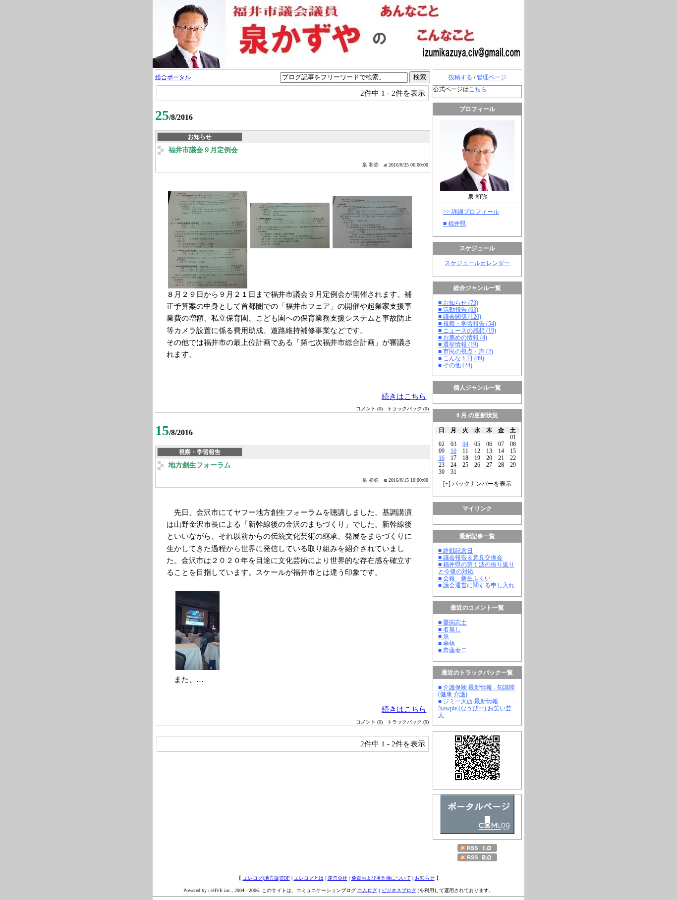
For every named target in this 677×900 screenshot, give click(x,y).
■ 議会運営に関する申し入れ (476, 585)
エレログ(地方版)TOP (266, 878)
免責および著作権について (381, 878)
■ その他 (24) (455, 365)
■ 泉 (443, 636)
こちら (478, 89)
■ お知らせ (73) (458, 302)
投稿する (460, 77)
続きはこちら (404, 396)
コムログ (367, 890)
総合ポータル (173, 77)
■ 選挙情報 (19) (458, 344)
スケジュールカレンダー (477, 263)
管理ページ (492, 77)
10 (453, 451)
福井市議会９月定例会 (203, 150)
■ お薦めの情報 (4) (462, 337)
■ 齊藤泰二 (452, 650)
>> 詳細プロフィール (471, 211)
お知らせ (425, 878)
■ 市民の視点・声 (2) (465, 351)
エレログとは (309, 878)
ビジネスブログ (399, 890)
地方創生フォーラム (200, 465)
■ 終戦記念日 (455, 550)
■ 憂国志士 (452, 622)
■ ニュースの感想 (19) (467, 330)
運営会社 (337, 878)
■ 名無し (449, 629)
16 (442, 457)
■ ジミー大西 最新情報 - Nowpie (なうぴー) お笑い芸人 (474, 708)
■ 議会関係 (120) (459, 316)
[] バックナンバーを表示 (477, 483)
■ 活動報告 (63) (458, 309)
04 (465, 444)
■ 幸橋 (446, 643)
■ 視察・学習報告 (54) (467, 323)
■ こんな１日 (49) (461, 358)
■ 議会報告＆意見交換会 (470, 557)
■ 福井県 (454, 223)
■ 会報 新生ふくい (464, 578)
